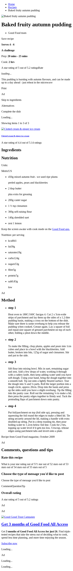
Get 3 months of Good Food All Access (34, 524)
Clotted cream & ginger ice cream (15, 136)
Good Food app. (61, 229)
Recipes (12, 7)
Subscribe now (9, 543)
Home (11, 4)
